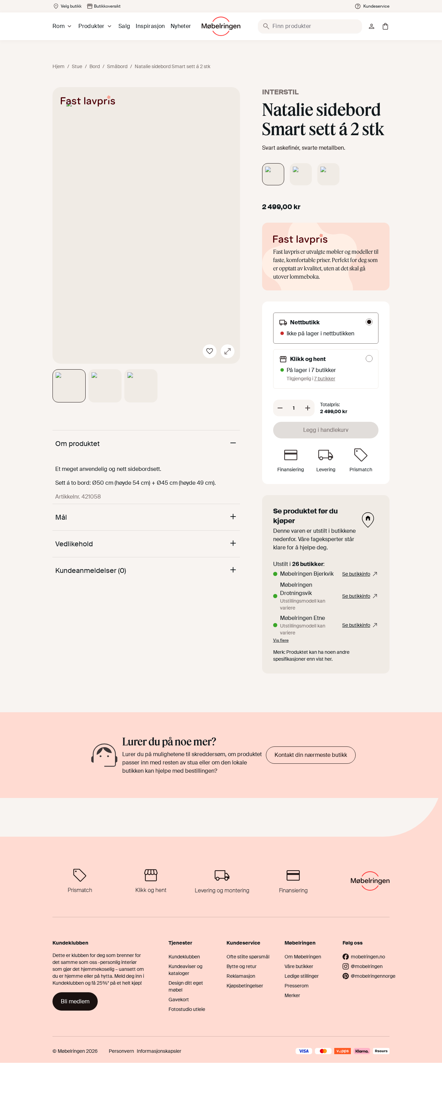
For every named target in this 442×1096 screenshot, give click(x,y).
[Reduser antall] (280, 408)
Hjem (58, 66)
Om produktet (77, 443)
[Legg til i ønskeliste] (210, 351)
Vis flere (281, 640)
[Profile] (371, 26)
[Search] (266, 26)
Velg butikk (71, 6)
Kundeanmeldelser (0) (90, 570)
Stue (77, 66)
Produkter (91, 26)
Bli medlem (75, 1001)
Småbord (117, 66)
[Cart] (385, 26)
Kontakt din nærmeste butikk (311, 755)
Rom (58, 26)
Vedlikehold (74, 543)
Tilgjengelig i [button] (311, 378)
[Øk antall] (308, 408)
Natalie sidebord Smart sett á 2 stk (172, 66)
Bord (94, 66)
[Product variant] (273, 174)
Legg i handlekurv (325, 430)
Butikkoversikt (107, 6)
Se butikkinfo (356, 574)
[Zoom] (227, 351)
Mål (61, 517)
